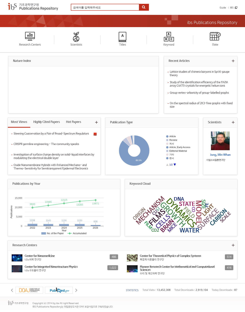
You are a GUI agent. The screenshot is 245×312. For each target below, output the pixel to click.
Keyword (168, 44)
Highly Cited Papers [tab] (46, 122)
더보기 (233, 61)
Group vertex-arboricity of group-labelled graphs (199, 92)
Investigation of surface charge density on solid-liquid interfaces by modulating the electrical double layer (54, 156)
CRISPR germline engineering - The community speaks (46, 144)
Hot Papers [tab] (73, 122)
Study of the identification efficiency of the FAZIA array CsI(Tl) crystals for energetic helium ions (199, 84)
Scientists (76, 44)
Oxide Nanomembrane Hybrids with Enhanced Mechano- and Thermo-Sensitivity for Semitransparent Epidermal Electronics (51, 167)
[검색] (144, 7)
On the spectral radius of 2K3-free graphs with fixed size (201, 105)
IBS (232, 7)
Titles (122, 44)
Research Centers (30, 44)
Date (215, 44)
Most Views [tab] (19, 122)
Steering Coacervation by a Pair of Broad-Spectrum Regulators (51, 133)
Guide (223, 7)
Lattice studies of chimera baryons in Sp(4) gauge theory (199, 73)
